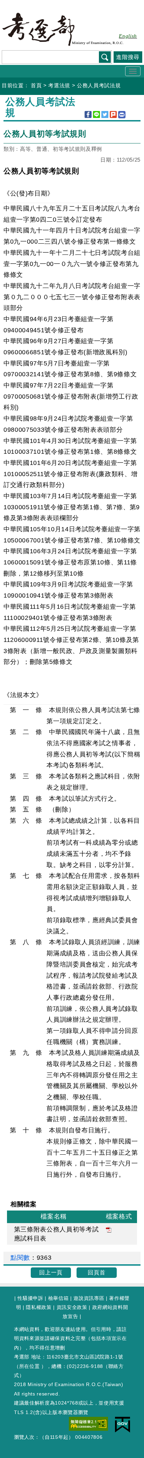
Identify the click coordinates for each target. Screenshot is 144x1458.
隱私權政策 (38, 1307)
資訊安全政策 (72, 1307)
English (128, 36)
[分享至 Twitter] (105, 114)
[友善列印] (121, 114)
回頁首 (96, 1272)
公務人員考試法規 (99, 85)
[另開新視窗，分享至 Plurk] (113, 114)
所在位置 (29, 1366)
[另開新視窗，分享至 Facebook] (88, 114)
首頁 (36, 85)
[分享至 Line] (96, 114)
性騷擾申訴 (30, 1298)
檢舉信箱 (58, 1298)
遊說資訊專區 (88, 1298)
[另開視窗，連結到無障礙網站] (88, 1423)
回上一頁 (51, 1272)
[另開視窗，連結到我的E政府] (122, 1424)
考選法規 (59, 85)
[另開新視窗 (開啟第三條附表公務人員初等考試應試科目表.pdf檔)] (108, 1229)
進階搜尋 (127, 57)
